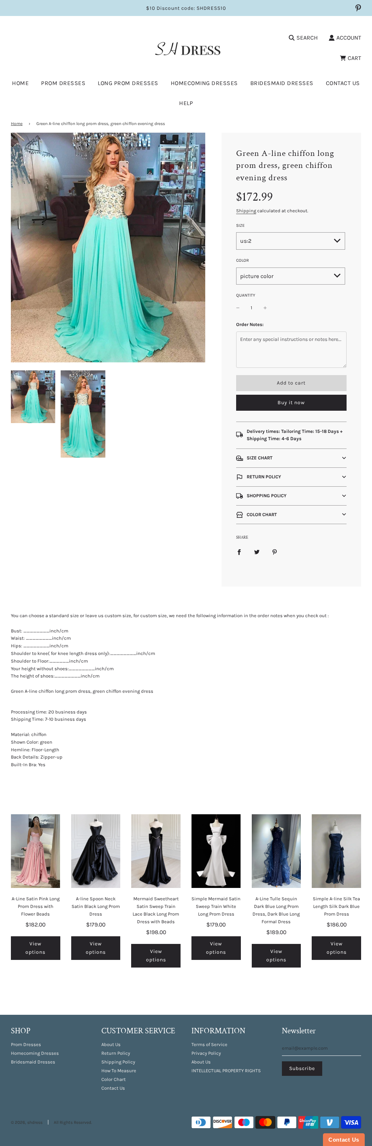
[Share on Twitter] (256, 552)
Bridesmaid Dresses (282, 83)
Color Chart (113, 1079)
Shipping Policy (118, 1062)
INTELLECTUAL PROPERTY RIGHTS (226, 1070)
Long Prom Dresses (128, 83)
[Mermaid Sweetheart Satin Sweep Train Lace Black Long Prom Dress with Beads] (156, 851)
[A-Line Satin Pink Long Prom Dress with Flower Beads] (35, 851)
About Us (111, 1044)
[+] (265, 308)
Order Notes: (250, 324)
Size (240, 225)
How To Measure (118, 1070)
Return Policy (115, 1053)
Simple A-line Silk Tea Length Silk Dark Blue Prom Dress (336, 906)
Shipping (246, 210)
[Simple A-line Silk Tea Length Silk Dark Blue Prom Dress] (336, 851)
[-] (238, 308)
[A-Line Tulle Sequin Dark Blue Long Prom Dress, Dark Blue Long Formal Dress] (276, 851)
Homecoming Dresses (204, 83)
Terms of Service (209, 1044)
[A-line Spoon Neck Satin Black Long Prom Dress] (96, 851)
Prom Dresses (26, 1044)
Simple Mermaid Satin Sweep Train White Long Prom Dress (215, 906)
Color (242, 260)
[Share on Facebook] (239, 552)
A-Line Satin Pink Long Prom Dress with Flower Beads (36, 906)
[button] (291, 458)
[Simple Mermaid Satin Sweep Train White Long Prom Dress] (216, 851)
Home (20, 83)
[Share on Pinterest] (274, 552)
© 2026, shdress (27, 1122)
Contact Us (343, 83)
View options (35, 948)
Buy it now (291, 402)
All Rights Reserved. (73, 1122)
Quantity (245, 295)
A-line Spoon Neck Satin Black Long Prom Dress (96, 906)
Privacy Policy (206, 1053)
